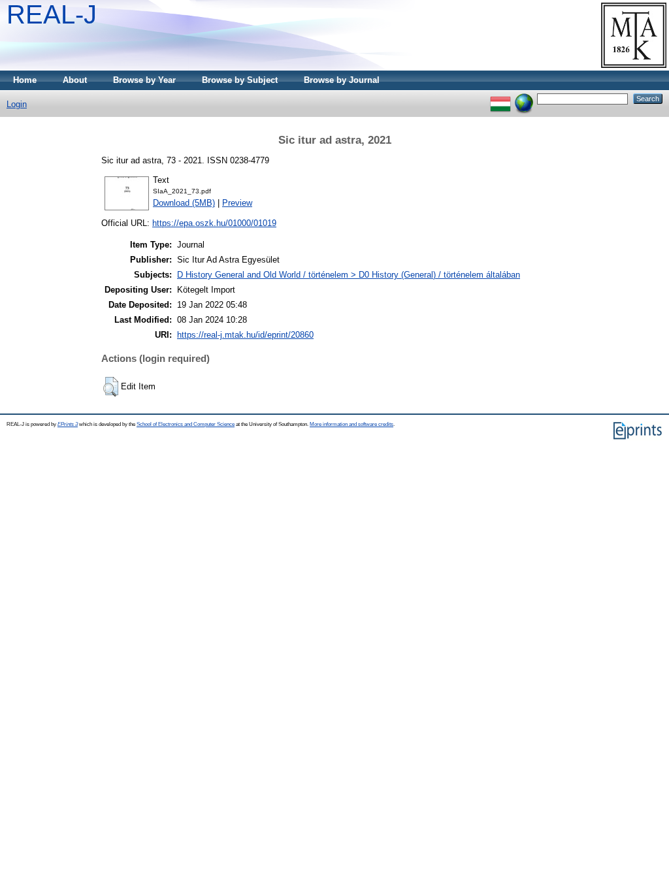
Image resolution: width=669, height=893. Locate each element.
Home (25, 80)
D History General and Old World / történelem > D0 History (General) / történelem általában (348, 275)
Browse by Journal (342, 80)
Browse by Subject (240, 80)
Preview (237, 203)
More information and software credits (351, 424)
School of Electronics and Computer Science (186, 424)
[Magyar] (500, 98)
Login (17, 104)
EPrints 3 (67, 424)
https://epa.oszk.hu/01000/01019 (214, 223)
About (75, 80)
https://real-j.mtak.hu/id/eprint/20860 (245, 335)
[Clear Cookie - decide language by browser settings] (524, 98)
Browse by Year (144, 80)
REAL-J (52, 14)
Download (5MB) (184, 203)
